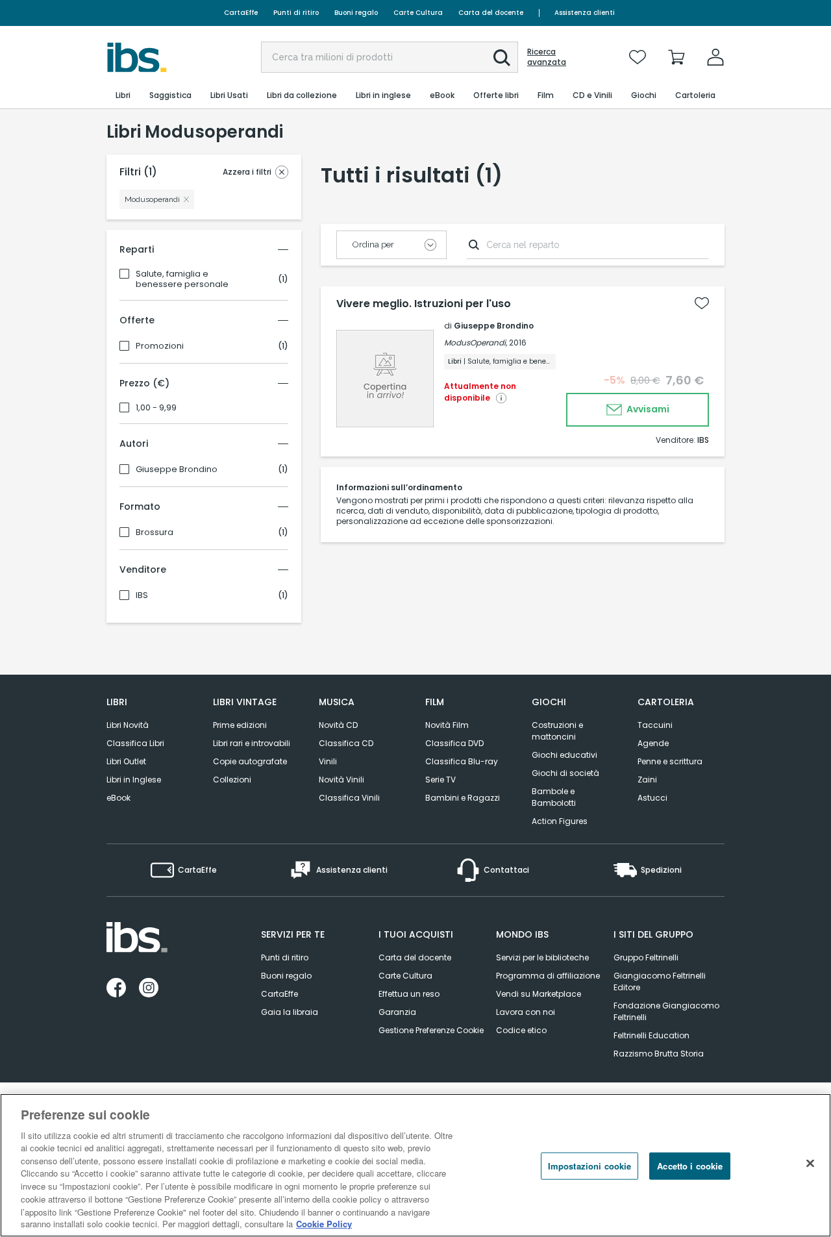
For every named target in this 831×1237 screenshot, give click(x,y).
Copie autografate (250, 761)
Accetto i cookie (690, 1166)
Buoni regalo (356, 13)
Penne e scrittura (670, 761)
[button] (502, 58)
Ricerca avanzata (546, 57)
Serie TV (440, 779)
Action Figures (560, 821)
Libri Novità (127, 725)
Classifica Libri (135, 743)
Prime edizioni (240, 725)
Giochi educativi (564, 754)
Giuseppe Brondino (176, 469)
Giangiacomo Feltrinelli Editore (660, 981)
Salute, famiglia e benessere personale (182, 279)
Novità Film (447, 725)
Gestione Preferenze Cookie (431, 1030)
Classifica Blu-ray (461, 761)
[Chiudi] (810, 1163)
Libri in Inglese (133, 779)
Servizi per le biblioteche (542, 957)
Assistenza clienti (584, 13)
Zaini (647, 779)
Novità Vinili (341, 779)
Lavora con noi (525, 1012)
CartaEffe (241, 13)
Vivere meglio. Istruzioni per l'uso (423, 304)
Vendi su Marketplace (538, 993)
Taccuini (655, 725)
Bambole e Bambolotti (554, 797)
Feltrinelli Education (651, 1035)
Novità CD (338, 725)
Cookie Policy (324, 1224)
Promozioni (160, 346)
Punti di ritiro (296, 13)
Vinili (328, 761)
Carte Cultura (418, 13)
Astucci (652, 797)
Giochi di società (565, 773)
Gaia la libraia (289, 1012)
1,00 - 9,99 (156, 408)
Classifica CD (346, 743)
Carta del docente (490, 13)
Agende (653, 743)
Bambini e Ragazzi (462, 797)
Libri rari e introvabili (251, 743)
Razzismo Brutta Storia (659, 1053)
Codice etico (521, 1030)
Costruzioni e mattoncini (557, 730)
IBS (142, 595)
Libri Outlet (126, 761)
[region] (415, 1165)
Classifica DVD (454, 743)
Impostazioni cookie (589, 1166)
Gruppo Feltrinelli (646, 957)
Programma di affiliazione (548, 975)
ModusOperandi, (475, 342)
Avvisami (647, 409)
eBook (118, 797)
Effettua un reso (409, 993)
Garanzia (397, 1012)
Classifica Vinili (349, 797)
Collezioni (232, 779)
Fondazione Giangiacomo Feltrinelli (666, 1011)
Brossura (154, 532)
